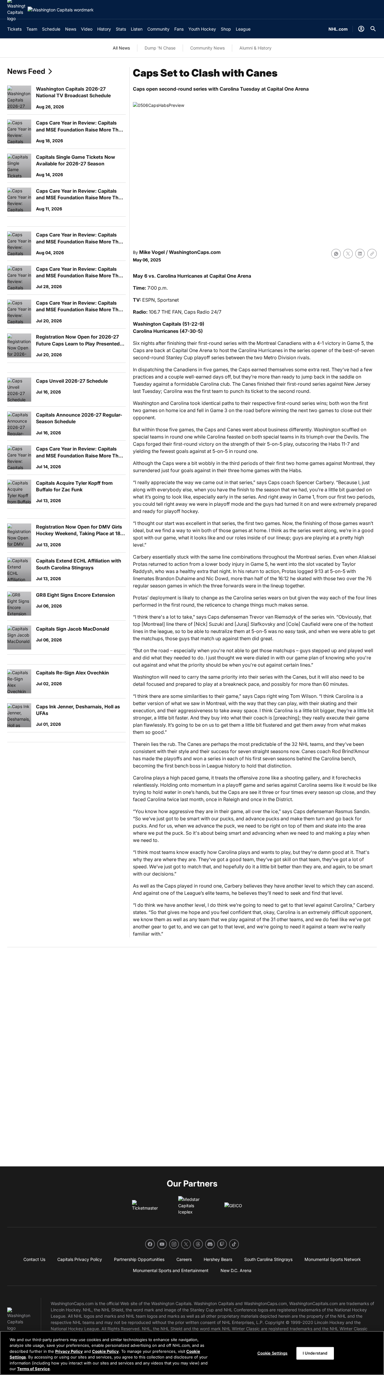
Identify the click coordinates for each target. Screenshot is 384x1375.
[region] (192, 1353)
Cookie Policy (105, 1351)
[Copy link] (372, 253)
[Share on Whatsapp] (336, 253)
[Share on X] (348, 253)
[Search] (373, 28)
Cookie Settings (272, 1353)
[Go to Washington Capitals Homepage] (61, 10)
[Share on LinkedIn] (360, 253)
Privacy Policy (69, 1351)
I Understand (315, 1353)
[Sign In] (361, 28)
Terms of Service (33, 1368)
